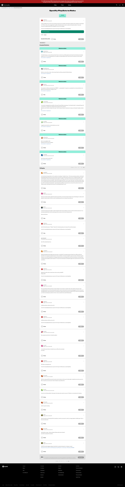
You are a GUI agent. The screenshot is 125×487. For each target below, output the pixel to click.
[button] (83, 20)
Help (55, 5)
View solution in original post (46, 57)
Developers (42, 470)
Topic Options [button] (42, 42)
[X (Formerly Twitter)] (118, 467)
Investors (42, 474)
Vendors (41, 477)
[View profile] (42, 20)
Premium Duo (78, 470)
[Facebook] (121, 467)
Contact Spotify (61, 474)
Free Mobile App (61, 472)
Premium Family (78, 472)
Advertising (42, 472)
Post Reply (81, 457)
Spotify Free (78, 477)
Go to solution (63, 16)
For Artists (42, 468)
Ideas (69, 5)
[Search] (116, 5)
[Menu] (123, 5)
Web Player (60, 470)
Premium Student (79, 474)
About (24, 468)
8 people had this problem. (45, 38)
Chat (62, 5)
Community (7, 5)
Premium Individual (79, 468)
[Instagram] (115, 467)
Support (59, 468)
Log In (120, 5)
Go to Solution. (47, 31)
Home (7, 7)
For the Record (25, 472)
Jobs (23, 470)
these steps (68, 2)
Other (12, 7)
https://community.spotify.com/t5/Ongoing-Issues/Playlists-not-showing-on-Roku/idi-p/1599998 (57, 447)
